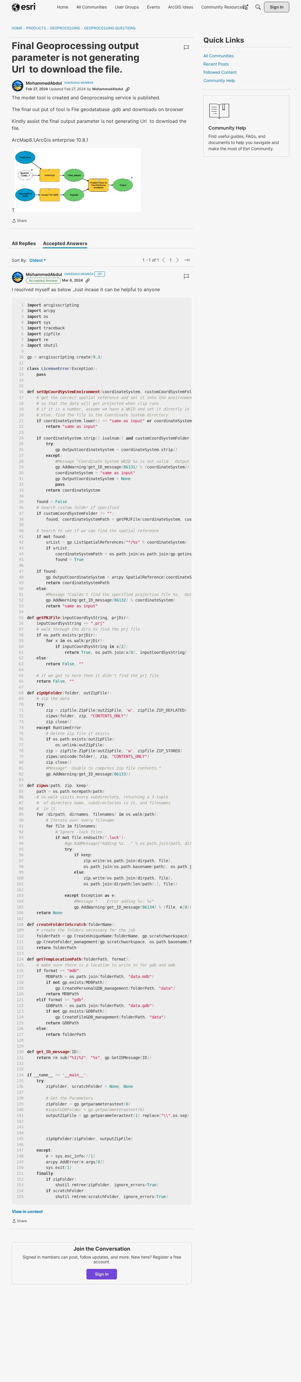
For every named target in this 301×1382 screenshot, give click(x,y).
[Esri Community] (24, 7)
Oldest (36, 260)
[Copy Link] (127, 89)
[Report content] (186, 47)
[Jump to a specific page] (187, 260)
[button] (78, 180)
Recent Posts (216, 63)
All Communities (218, 55)
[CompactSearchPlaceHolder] (258, 7)
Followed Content (220, 72)
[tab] (23, 243)
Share (19, 221)
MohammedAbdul (44, 83)
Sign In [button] (102, 1274)
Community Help (219, 80)
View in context (27, 1211)
